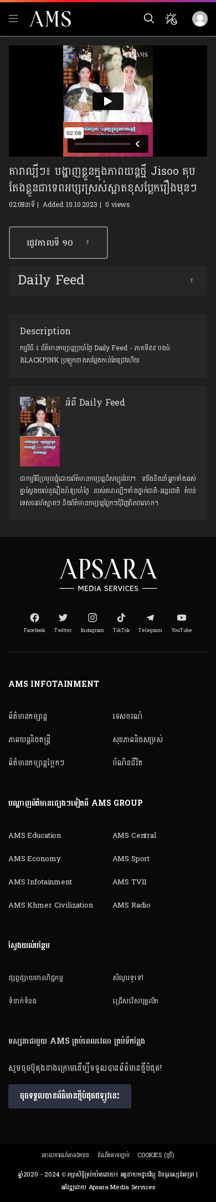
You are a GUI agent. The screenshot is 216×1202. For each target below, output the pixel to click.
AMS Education (34, 835)
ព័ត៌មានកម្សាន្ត (27, 716)
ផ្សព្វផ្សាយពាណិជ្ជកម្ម (35, 978)
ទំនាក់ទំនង (22, 1001)
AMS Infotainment (40, 882)
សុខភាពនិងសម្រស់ (137, 740)
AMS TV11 (129, 882)
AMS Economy (34, 859)
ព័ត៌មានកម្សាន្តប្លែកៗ (36, 763)
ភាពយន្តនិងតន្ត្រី (29, 740)
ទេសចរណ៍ (127, 716)
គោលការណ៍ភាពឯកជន (65, 1155)
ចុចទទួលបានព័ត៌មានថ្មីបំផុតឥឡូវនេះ (70, 1096)
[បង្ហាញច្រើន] (191, 280)
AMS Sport (131, 859)
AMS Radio (131, 905)
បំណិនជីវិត (127, 763)
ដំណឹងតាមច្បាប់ (113, 1155)
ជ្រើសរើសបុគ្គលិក (135, 1001)
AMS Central (134, 835)
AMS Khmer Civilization (50, 905)
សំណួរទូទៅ (127, 978)
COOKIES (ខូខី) (155, 1155)
